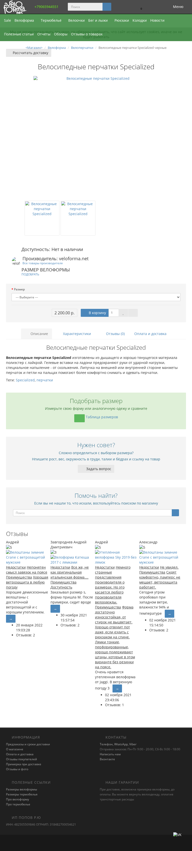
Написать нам (110, 754)
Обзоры (61, 34)
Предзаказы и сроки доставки (28, 744)
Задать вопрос (98, 468)
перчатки (44, 380)
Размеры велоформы (21, 789)
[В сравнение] (133, 313)
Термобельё (51, 20)
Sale (7, 20)
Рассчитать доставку (30, 52)
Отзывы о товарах (86, 34)
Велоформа (24, 20)
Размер (19, 289)
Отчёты (43, 34)
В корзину (97, 312)
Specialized (25, 380)
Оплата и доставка (150, 333)
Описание (39, 333)
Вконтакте (107, 759)
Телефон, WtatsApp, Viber (118, 744)
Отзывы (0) (115, 333)
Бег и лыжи (98, 20)
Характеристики (76, 333)
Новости (157, 20)
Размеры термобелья (22, 794)
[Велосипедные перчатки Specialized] (96, 138)
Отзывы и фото (17, 769)
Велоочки (76, 20)
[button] (139, 7)
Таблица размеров (101, 417)
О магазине (14, 749)
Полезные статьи (19, 34)
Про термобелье (18, 804)
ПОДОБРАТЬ (30, 274)
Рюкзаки (121, 20)
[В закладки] (123, 313)
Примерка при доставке (23, 764)
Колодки (139, 20)
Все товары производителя (42, 263)
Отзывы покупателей (21, 759)
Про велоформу (17, 799)
